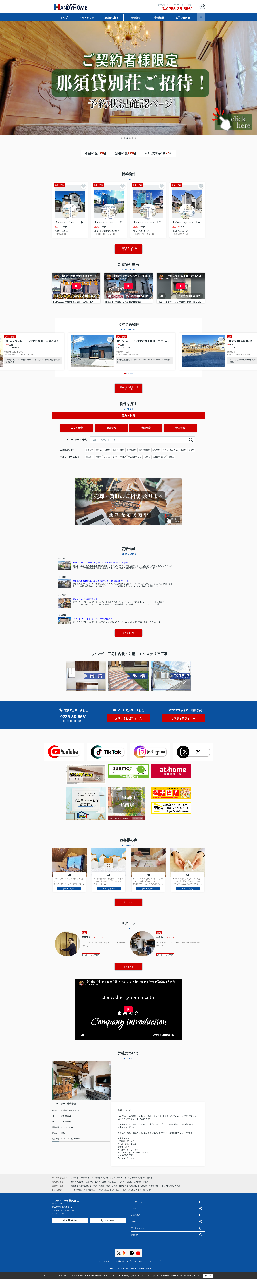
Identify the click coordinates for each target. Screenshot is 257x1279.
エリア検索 (77, 427)
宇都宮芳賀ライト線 (157, 1186)
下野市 (99, 457)
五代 (104, 1182)
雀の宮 (129, 1182)
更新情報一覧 (128, 633)
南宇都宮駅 (131, 450)
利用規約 (121, 1261)
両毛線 (177, 1186)
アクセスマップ (137, 1228)
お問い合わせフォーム (128, 718)
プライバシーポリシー (137, 1261)
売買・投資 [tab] (128, 415)
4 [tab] (130, 138)
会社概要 (159, 17)
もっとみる (128, 902)
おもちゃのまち (134, 1190)
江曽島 (123, 1190)
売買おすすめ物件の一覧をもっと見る (128, 388)
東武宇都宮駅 (144, 450)
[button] (125, 373)
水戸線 (170, 1186)
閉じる (208, 1275)
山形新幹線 (143, 1186)
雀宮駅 (183, 450)
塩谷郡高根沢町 (159, 457)
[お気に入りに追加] (83, 186)
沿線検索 (111, 427)
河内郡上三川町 (119, 457)
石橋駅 (107, 450)
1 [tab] (121, 138)
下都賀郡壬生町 (134, 457)
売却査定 (135, 17)
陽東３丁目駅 (118, 450)
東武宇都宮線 (105, 1186)
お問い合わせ (183, 17)
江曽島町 (90, 1182)
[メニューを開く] (200, 17)
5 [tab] (132, 138)
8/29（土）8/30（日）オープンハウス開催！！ (92, 619)
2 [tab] (124, 138)
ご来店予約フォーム (183, 718)
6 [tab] (135, 138)
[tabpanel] (128, 78)
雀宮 (150, 1190)
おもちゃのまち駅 (170, 450)
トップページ (136, 1202)
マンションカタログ (106, 1261)
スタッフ (135, 1208)
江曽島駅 (156, 450)
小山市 (107, 457)
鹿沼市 (171, 457)
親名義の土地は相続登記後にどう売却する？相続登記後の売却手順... (102, 581)
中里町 (145, 1182)
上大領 (81, 1182)
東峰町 (122, 1182)
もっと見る (128, 967)
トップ (64, 17)
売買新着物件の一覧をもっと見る (128, 249)
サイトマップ (155, 1261)
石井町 (98, 1182)
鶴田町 (74, 1182)
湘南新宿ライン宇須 (89, 1186)
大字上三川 (113, 1182)
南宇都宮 (104, 1190)
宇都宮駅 (89, 450)
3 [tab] (127, 138)
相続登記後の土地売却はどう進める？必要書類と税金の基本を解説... (102, 562)
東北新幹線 (124, 1186)
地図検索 (146, 427)
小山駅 (191, 450)
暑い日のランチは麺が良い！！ (86, 599)
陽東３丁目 (94, 1190)
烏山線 (133, 1186)
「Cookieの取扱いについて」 (173, 1276)
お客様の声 (136, 1215)
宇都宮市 (89, 457)
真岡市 (147, 457)
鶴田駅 (99, 450)
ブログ (134, 1221)
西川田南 (138, 1182)
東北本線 (75, 1186)
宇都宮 (74, 1190)
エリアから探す (88, 17)
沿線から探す (111, 17)
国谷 (145, 1190)
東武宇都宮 (114, 1190)
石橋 (86, 1190)
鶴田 (80, 1190)
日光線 (115, 1186)
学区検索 (180, 427)
